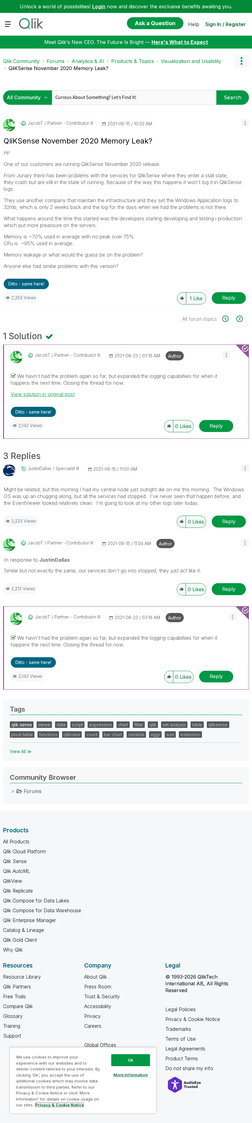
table (197, 724)
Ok (130, 1060)
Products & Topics (132, 61)
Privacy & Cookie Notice (192, 1019)
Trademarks (178, 1029)
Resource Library (22, 977)
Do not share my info (190, 1068)
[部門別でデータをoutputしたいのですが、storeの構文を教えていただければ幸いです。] (228, 319)
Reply (228, 298)
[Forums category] (13, 791)
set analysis (174, 724)
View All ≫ (21, 751)
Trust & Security (102, 996)
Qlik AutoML (16, 871)
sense (44, 724)
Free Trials (14, 996)
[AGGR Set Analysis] (239, 319)
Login (98, 6)
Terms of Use (180, 1039)
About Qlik (95, 977)
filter (138, 724)
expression (100, 724)
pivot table (22, 734)
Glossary (13, 1016)
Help (193, 24)
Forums (56, 61)
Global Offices (100, 1045)
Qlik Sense (15, 861)
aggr (155, 734)
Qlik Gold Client (20, 940)
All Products (16, 841)
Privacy (92, 1016)
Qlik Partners (17, 987)
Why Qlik (13, 950)
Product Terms (181, 1058)
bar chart (113, 734)
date (61, 724)
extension (190, 734)
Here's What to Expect (180, 42)
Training (11, 1026)
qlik (152, 724)
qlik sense (21, 724)
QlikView (12, 881)
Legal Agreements (185, 1049)
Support (12, 1036)
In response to (37, 560)
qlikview (72, 734)
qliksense (218, 724)
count (92, 734)
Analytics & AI (88, 61)
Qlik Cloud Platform (24, 851)
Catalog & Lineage (23, 930)
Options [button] (241, 61)
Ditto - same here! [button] (26, 283)
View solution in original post (43, 394)
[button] (245, 123)
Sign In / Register (225, 24)
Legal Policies (180, 1009)
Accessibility (97, 1006)
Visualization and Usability (191, 61)
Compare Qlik (18, 1006)
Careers (92, 1026)
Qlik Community (21, 61)
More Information (130, 1074)
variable (136, 734)
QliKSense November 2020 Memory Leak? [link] (58, 68)
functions (48, 734)
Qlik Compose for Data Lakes (36, 900)
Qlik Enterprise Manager (29, 920)
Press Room (97, 987)
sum (170, 734)
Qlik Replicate (18, 891)
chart (123, 724)
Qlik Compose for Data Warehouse (42, 910)
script (77, 724)
